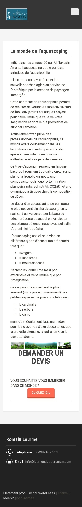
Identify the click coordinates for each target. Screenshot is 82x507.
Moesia (8, 498)
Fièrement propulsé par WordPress (29, 493)
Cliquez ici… (41, 393)
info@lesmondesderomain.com (48, 462)
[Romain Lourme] (16, 14)
